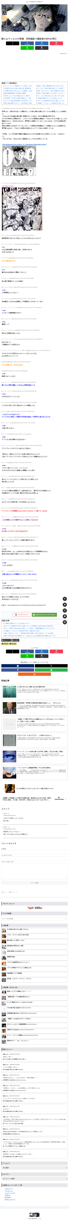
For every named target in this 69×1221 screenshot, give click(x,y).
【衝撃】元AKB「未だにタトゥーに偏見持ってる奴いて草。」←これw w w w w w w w (27, 90)
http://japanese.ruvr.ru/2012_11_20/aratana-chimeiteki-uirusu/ (24, 144)
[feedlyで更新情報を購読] (51, 670)
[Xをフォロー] (51, 665)
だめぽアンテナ (9, 1188)
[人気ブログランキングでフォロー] (44, 614)
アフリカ (6, 643)
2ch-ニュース (7, 640)
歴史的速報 (8, 1197)
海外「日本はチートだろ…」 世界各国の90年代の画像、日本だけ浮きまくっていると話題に (29, 633)
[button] (41, 48)
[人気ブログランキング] (38, 907)
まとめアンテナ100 (10, 1193)
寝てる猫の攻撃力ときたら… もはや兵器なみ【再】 (18, 103)
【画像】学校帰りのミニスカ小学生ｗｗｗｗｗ (50, 98)
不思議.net (7, 1195)
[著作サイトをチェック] (17, 665)
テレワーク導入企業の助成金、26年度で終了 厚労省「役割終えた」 (23, 100)
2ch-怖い (16, 640)
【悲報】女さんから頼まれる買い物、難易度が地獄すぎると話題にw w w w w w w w (27, 88)
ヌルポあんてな (9, 1191)
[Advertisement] (34, 67)
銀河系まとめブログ (10, 1199)
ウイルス (13, 643)
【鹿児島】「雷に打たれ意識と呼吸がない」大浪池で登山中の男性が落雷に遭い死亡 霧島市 (29, 98)
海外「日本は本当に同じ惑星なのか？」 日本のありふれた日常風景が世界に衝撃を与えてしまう (30, 635)
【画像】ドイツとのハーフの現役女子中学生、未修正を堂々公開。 (22, 630)
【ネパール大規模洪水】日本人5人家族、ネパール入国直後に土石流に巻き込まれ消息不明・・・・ (31, 626)
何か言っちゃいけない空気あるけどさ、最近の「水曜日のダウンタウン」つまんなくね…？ (29, 95)
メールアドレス (6, 855)
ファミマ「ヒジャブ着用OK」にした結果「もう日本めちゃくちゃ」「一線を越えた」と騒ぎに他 (30, 86)
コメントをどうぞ (7, 862)
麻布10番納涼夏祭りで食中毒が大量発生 (15, 93)
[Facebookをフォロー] (17, 670)
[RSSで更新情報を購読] (34, 674)
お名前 (3, 849)
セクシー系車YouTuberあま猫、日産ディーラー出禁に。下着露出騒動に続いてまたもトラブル (30, 628)
